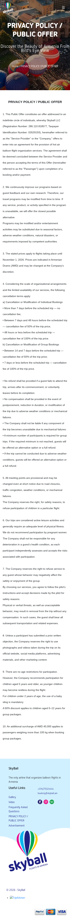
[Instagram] (46, 801)
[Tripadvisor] (52, 801)
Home (15, 66)
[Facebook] (40, 801)
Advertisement (17, 825)
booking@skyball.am (47, 793)
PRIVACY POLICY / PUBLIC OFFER (39, 66)
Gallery (12, 797)
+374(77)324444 (46, 789)
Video (12, 802)
